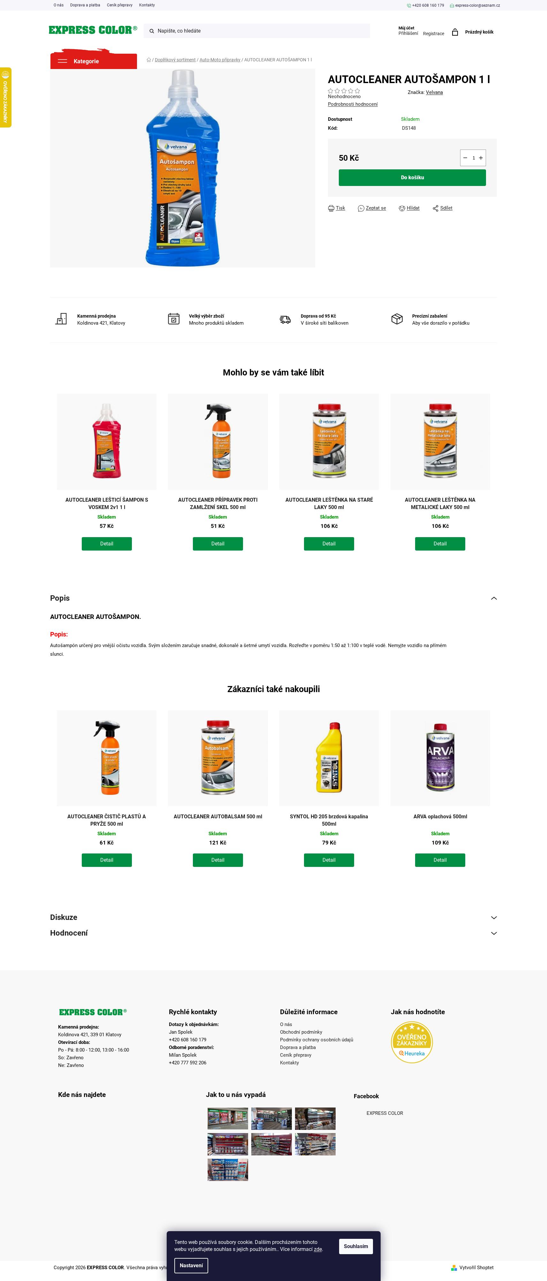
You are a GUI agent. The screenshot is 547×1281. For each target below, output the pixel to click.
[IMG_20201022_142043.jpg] (228, 1117)
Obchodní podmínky (301, 1032)
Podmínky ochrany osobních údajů (316, 1040)
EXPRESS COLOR (385, 1113)
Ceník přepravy (120, 5)
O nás (59, 5)
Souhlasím (356, 1246)
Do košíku (412, 177)
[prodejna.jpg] (271, 1117)
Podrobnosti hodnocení (353, 104)
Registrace (433, 33)
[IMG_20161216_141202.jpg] (228, 1168)
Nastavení (191, 1265)
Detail (106, 544)
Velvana (434, 92)
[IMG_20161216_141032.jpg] (315, 1117)
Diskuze (63, 917)
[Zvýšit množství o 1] (481, 158)
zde (318, 1249)
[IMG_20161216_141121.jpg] (228, 1142)
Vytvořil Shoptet (477, 1267)
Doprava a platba (85, 5)
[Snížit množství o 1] (465, 158)
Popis (60, 598)
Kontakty (147, 5)
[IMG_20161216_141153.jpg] (315, 1142)
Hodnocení (69, 933)
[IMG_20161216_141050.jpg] (271, 1142)
